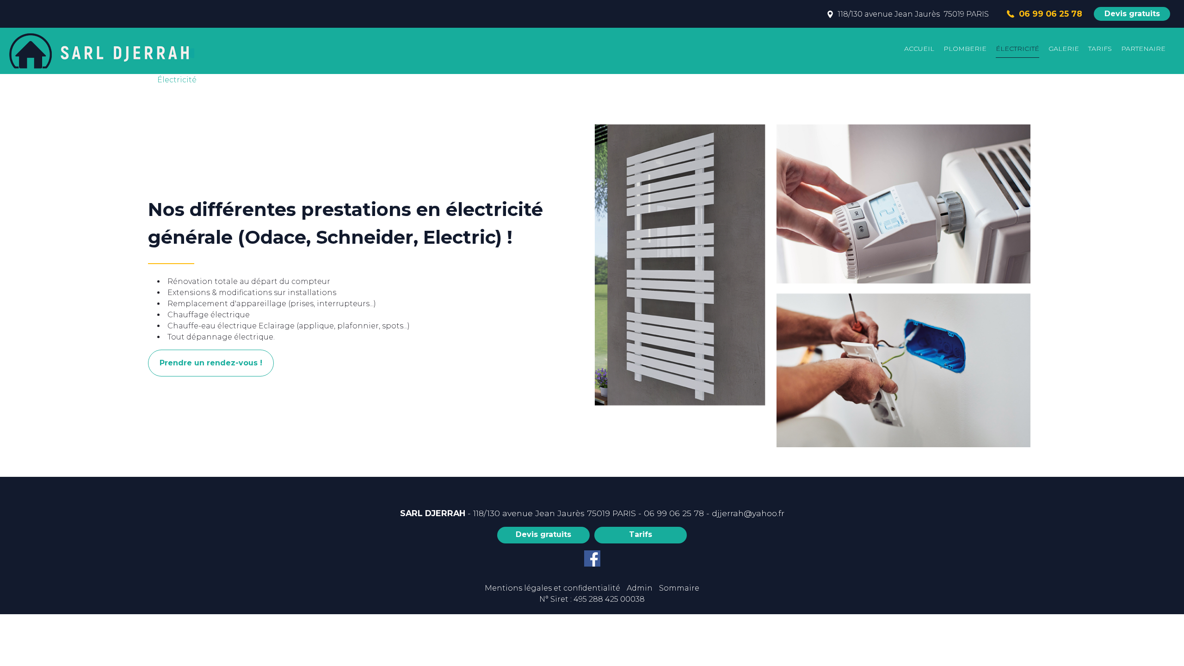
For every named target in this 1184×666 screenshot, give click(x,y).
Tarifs (640, 534)
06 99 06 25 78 (674, 513)
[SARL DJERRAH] (99, 51)
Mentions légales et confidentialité (552, 588)
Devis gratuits (1132, 13)
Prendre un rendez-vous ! (211, 362)
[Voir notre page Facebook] (592, 558)
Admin (640, 588)
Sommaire (679, 588)
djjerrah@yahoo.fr (748, 513)
